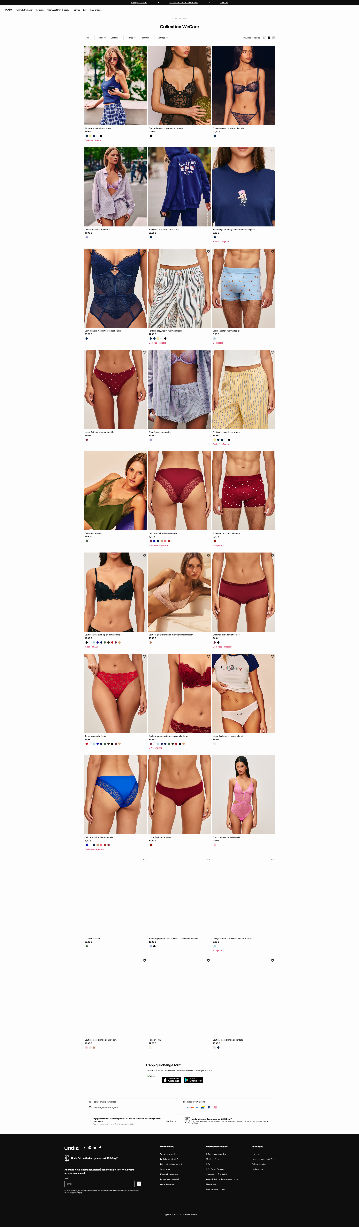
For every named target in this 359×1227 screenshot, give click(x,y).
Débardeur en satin (93, 533)
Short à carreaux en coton (160, 432)
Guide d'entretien (259, 1164)
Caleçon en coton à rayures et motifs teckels (232, 938)
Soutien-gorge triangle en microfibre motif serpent (171, 635)
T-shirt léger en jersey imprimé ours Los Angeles (234, 229)
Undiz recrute (257, 1169)
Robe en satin (155, 1040)
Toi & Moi (224, 2)
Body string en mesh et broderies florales (103, 331)
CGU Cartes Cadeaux (215, 1169)
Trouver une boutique (169, 1154)
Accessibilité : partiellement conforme (222, 1179)
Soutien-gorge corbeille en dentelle (228, 128)
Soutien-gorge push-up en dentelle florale (103, 635)
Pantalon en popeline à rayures (226, 432)
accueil (174, 18)
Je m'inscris (171, 1121)
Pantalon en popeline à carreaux (98, 128)
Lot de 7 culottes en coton (160, 837)
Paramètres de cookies (215, 1189)
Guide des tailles (167, 1184)
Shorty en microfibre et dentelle (227, 635)
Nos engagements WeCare (263, 1159)
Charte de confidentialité (216, 1174)
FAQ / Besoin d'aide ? (169, 1159)
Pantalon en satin (92, 938)
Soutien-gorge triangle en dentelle (228, 1040)
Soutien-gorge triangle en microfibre (101, 1040)
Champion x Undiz (139, 2)
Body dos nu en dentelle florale (226, 837)
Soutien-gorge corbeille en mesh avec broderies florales (173, 938)
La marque (183, 18)
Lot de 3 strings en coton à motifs (99, 432)
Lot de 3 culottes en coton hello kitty (228, 736)
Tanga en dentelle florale (95, 736)
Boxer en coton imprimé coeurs (226, 533)
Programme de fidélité (169, 1179)
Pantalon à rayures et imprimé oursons (165, 331)
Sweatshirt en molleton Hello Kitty (164, 229)
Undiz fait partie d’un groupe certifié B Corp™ (212, 1119)
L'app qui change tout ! (169, 1174)
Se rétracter (165, 1169)
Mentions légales (213, 1159)
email (67, 1178)
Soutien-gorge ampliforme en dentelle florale (168, 736)
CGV (208, 1164)
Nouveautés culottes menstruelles (184, 2)
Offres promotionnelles (216, 1154)
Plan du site (211, 1184)
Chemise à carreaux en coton (97, 229)
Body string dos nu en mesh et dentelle (166, 128)
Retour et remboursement (171, 1164)
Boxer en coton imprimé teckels (227, 331)
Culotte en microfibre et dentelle (163, 533)
